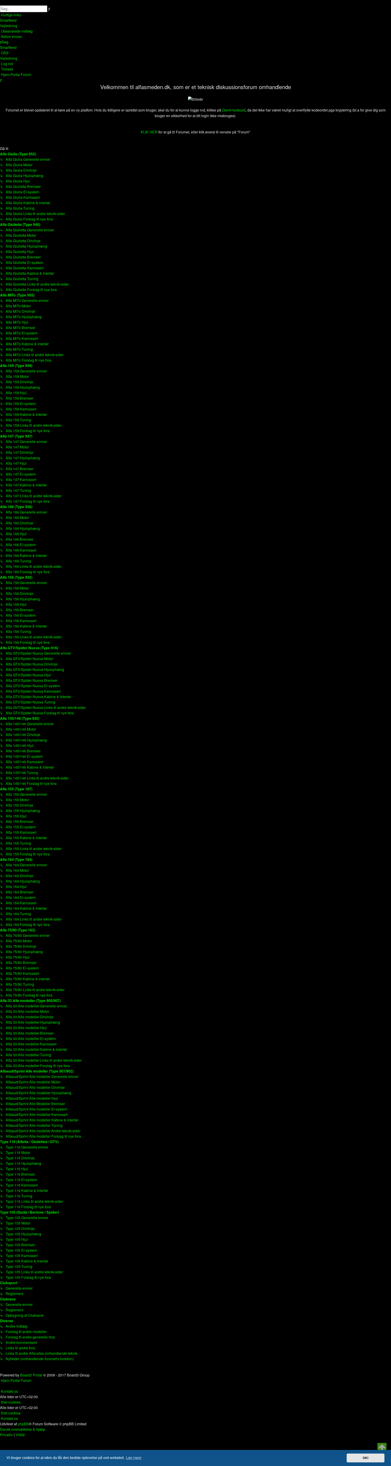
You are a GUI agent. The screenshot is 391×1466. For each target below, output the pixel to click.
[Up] (381, 1447)
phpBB (23, 1423)
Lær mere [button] (133, 1458)
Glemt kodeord (234, 110)
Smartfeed (8, 20)
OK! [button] (366, 1458)
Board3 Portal (31, 1375)
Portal (15, 74)
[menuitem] (8, 25)
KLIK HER (149, 132)
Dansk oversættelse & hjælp (22, 1429)
